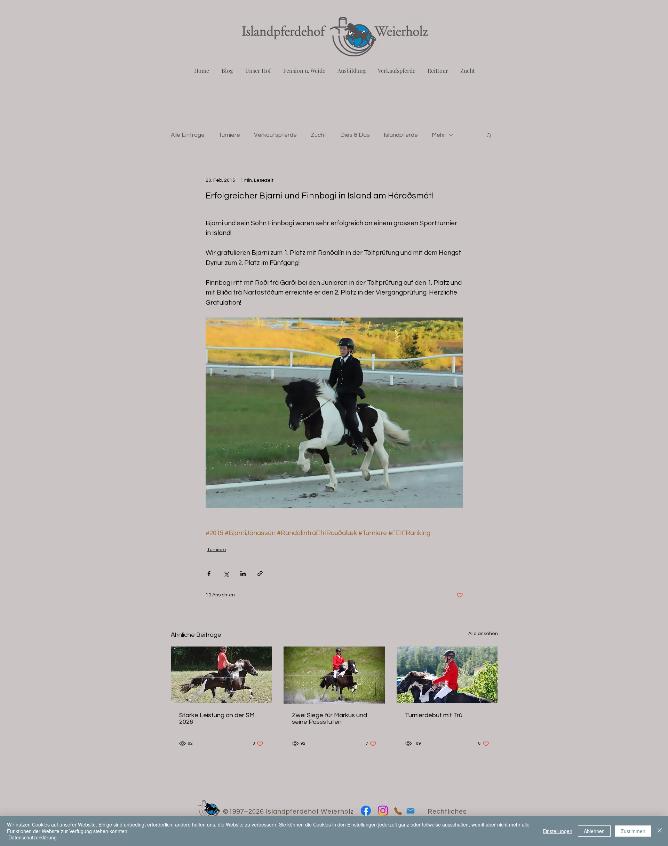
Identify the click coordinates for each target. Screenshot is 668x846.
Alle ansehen (483, 633)
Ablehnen (594, 831)
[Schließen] (659, 830)
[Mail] (410, 811)
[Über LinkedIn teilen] (243, 573)
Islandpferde (401, 135)
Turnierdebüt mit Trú (433, 715)
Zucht (318, 135)
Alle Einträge (188, 135)
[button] (489, 135)
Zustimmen (633, 831)
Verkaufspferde (275, 135)
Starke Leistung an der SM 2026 (217, 718)
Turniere (229, 135)
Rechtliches (447, 811)
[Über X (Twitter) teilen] (226, 573)
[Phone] (397, 811)
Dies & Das (355, 135)
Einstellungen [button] (557, 831)
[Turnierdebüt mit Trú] (447, 675)
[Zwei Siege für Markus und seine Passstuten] (334, 675)
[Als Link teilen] (260, 573)
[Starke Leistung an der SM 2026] (221, 675)
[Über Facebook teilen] (209, 573)
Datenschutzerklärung (32, 837)
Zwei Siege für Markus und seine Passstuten (329, 718)
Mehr (438, 135)
